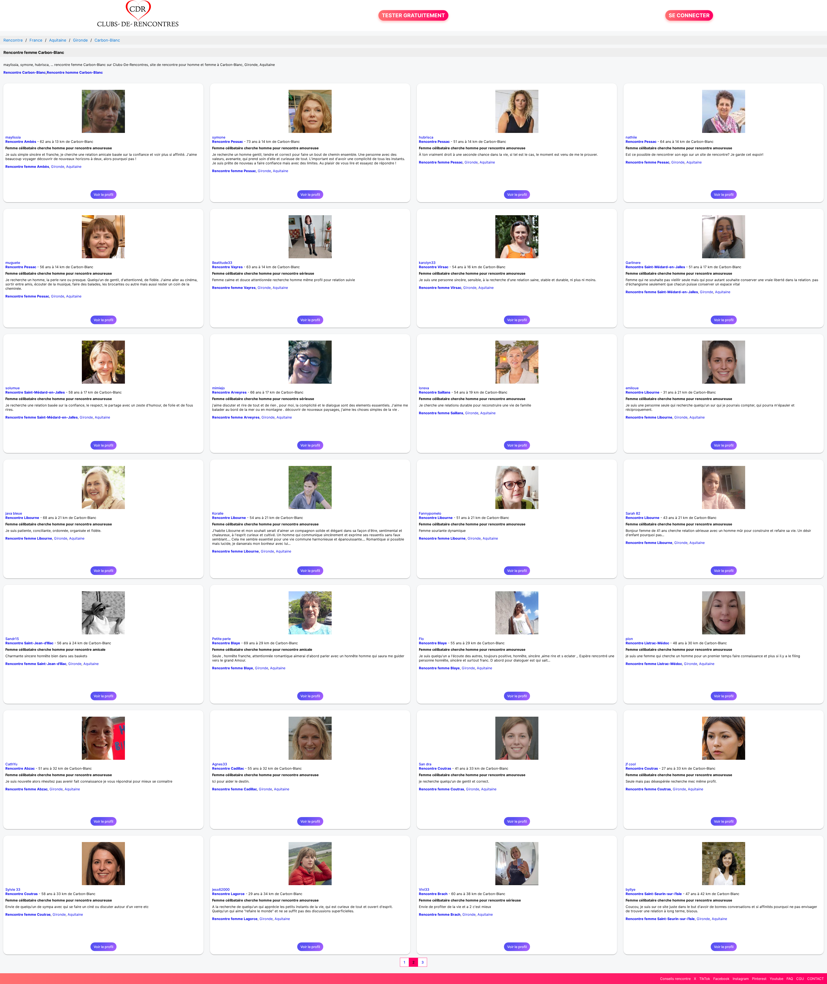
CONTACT (815, 978)
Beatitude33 (222, 262)
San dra (425, 764)
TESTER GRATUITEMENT (413, 15)
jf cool (631, 764)
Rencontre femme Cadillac (234, 789)
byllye (630, 889)
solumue (12, 388)
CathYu (11, 764)
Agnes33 (219, 764)
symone (218, 137)
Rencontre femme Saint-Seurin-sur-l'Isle (660, 919)
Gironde (57, 166)
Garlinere (633, 262)
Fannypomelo (430, 513)
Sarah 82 (633, 513)
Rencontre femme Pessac (234, 171)
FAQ (790, 978)
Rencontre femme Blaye (232, 668)
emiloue (632, 388)
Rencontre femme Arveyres (236, 417)
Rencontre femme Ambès (27, 166)
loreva (424, 388)
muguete (12, 262)
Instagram (741, 978)
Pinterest (759, 978)
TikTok (704, 978)
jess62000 (221, 889)
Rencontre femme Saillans (441, 413)
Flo (421, 639)
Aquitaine (73, 166)
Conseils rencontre (675, 978)
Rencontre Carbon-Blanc (24, 72)
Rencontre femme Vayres (234, 287)
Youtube (776, 978)
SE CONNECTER (689, 15)
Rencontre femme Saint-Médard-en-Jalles (662, 292)
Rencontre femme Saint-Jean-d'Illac (35, 664)
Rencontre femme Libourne (649, 417)
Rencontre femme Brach (439, 914)
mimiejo (218, 388)
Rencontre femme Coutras (441, 789)
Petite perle (221, 639)
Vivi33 (424, 889)
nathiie (631, 137)
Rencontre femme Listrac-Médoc (654, 664)
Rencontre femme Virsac (440, 287)
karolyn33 (427, 262)
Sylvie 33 (12, 889)
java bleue (13, 513)
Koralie (217, 513)
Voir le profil (103, 194)
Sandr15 (12, 639)
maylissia (13, 137)
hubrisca (426, 137)
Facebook (721, 978)
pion (629, 639)
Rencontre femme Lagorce (235, 919)
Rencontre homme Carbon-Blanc (75, 72)
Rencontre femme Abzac (26, 789)
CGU (800, 978)
